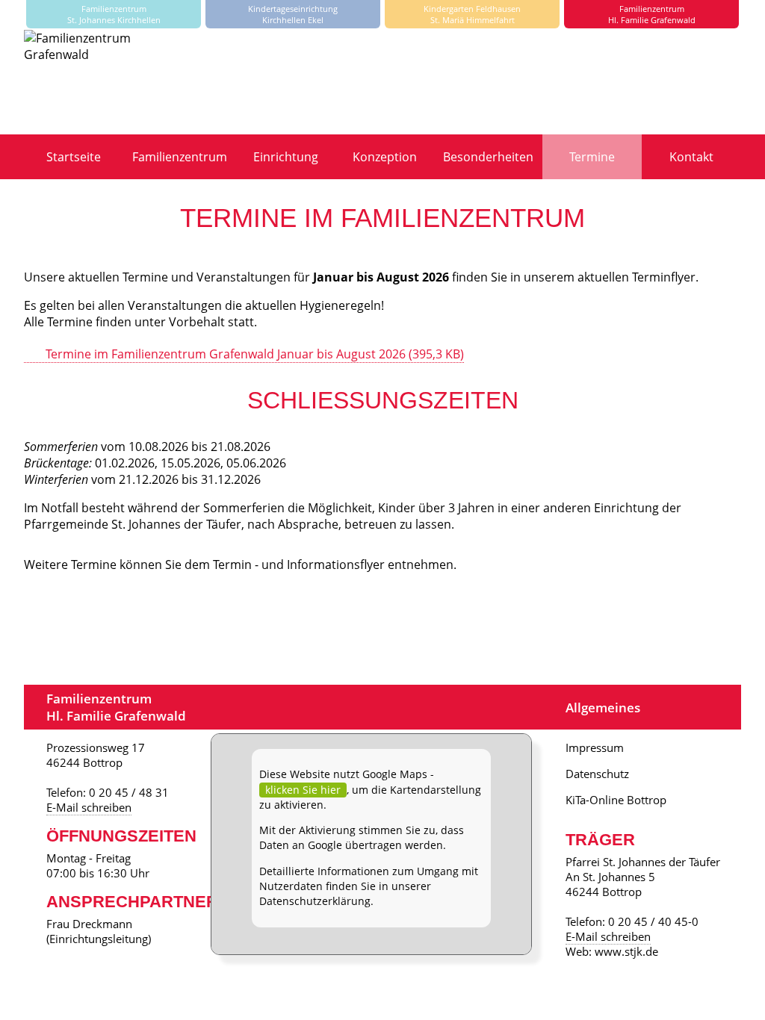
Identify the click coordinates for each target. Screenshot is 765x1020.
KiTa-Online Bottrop (616, 799)
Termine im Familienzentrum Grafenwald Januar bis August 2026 (255, 354)
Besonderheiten (488, 157)
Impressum (595, 747)
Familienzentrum (179, 157)
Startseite (73, 157)
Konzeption (385, 157)
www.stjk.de (626, 951)
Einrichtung (285, 157)
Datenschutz (597, 773)
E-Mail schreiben (88, 807)
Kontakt (691, 157)
